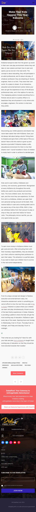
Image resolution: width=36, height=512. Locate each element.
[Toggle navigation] (33, 3)
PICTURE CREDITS (7, 464)
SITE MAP (4, 467)
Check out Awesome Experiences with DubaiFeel (19, 407)
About (3, 450)
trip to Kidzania (19, 340)
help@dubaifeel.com (18, 429)
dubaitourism (5, 365)
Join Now (18, 490)
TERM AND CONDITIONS (9, 457)
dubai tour (24, 362)
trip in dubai (28, 365)
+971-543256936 (18, 436)
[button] (18, 373)
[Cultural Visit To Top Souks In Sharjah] (21, 381)
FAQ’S (3, 460)
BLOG (3, 453)
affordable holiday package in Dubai (11, 362)
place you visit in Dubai (16, 365)
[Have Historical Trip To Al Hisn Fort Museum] (15, 381)
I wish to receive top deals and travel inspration (13, 485)
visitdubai (4, 367)
